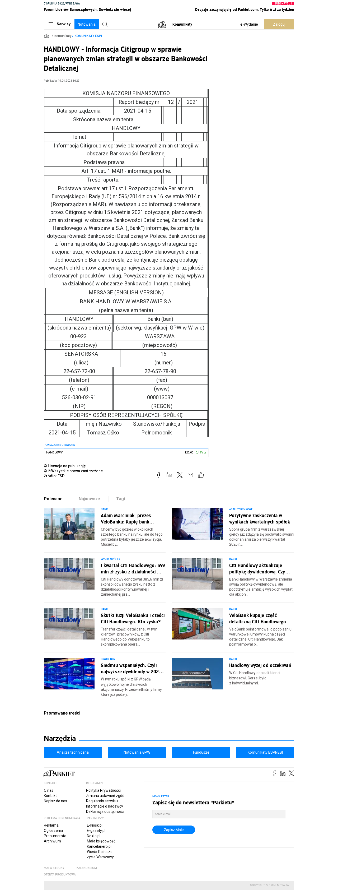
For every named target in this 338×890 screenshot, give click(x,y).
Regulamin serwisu (102, 801)
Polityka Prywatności (103, 790)
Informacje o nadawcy (104, 806)
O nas (48, 790)
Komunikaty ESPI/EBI (265, 752)
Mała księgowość (101, 841)
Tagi (120, 498)
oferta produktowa (60, 874)
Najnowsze (89, 498)
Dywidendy (108, 659)
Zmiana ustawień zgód (105, 796)
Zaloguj (279, 24)
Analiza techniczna (73, 752)
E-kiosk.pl (94, 825)
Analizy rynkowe (241, 509)
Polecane (53, 498)
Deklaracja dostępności (105, 811)
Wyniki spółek (110, 559)
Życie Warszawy (100, 857)
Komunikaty (182, 24)
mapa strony (54, 868)
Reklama (51, 825)
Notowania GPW (137, 752)
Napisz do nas (55, 801)
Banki (105, 509)
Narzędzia (60, 738)
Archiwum (52, 841)
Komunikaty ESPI (88, 36)
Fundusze (201, 752)
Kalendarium (87, 868)
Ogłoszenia (53, 830)
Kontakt (50, 796)
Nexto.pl (93, 836)
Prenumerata (55, 836)
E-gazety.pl (96, 830)
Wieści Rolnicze (99, 852)
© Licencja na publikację (65, 466)
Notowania (87, 24)
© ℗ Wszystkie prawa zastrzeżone (73, 471)
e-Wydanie (249, 24)
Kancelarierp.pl (99, 846)
